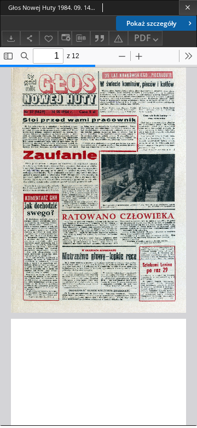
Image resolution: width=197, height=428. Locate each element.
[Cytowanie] (99, 38)
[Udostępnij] (29, 38)
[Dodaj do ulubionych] (48, 38)
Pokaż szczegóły (151, 23)
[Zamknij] (188, 7)
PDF (142, 38)
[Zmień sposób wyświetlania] (64, 38)
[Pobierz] (11, 38)
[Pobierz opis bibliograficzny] (81, 38)
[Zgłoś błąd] (118, 38)
